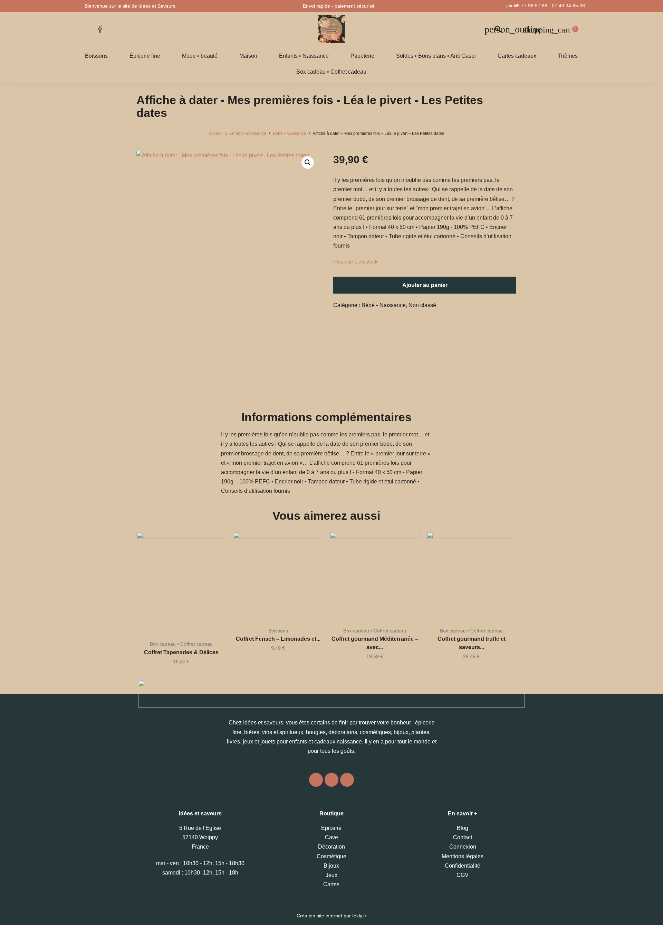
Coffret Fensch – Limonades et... (278, 639)
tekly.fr (359, 915)
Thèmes (568, 56)
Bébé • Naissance (289, 133)
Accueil (216, 133)
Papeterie (362, 56)
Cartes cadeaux (517, 56)
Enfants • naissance (247, 133)
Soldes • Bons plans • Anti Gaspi (436, 56)
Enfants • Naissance (304, 56)
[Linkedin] (347, 780)
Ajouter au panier (425, 285)
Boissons (96, 56)
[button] (307, 162)
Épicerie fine (144, 56)
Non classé (422, 305)
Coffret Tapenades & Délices (181, 652)
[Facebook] (331, 780)
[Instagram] (316, 780)
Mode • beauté (200, 56)
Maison (248, 56)
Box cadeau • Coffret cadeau (331, 72)
